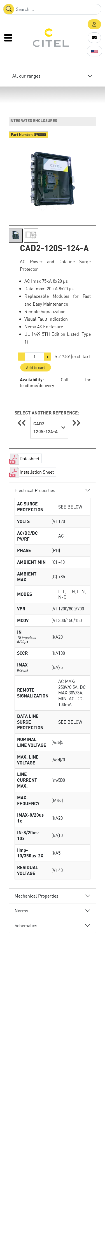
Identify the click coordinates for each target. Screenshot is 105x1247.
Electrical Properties (35, 490)
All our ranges (26, 76)
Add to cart (35, 367)
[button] (94, 24)
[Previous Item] (22, 422)
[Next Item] (76, 422)
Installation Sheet (37, 472)
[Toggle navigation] (8, 37)
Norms (21, 910)
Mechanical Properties (37, 896)
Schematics (26, 925)
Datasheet (29, 458)
